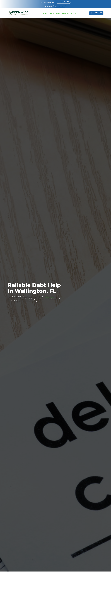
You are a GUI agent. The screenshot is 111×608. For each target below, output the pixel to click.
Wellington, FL (49, 297)
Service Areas (55, 13)
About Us (65, 13)
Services (45, 13)
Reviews (74, 13)
